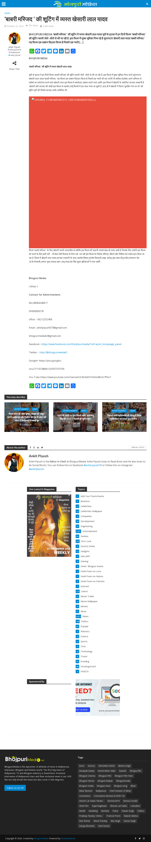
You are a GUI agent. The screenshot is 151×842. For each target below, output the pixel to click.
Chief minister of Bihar (120, 790)
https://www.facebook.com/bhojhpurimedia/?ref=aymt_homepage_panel (81, 344)
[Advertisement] (49, 705)
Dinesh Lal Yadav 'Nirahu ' (91, 800)
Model (82, 810)
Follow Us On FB (15, 787)
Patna (115, 810)
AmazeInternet (68, 838)
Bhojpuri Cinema (87, 775)
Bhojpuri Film (105, 775)
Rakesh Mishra (131, 815)
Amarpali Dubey (86, 770)
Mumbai (105, 810)
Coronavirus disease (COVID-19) (109, 795)
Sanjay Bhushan (87, 825)
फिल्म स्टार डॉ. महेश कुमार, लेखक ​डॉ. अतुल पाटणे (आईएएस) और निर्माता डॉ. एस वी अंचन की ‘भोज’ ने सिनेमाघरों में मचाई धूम (26, 417)
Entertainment (21, 409)
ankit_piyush (15, 55)
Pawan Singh (128, 810)
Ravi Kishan (84, 820)
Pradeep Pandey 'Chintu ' (91, 815)
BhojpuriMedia (41, 838)
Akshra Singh (124, 765)
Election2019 (113, 800)
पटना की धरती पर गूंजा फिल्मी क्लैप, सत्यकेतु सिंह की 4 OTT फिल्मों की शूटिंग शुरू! (75, 417)
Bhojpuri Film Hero (124, 775)
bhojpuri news (103, 785)
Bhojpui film (135, 770)
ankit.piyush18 (15, 49)
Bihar (133, 785)
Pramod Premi (113, 815)
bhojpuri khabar (105, 780)
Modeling (93, 810)
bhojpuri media (86, 785)
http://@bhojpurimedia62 (53, 352)
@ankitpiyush (36, 469)
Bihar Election (85, 790)
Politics (140, 810)
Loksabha (135, 805)
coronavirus (84, 795)
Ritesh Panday (100, 820)
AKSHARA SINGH (107, 765)
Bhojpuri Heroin (86, 780)
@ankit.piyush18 (93, 465)
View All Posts (138, 447)
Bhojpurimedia (123, 780)
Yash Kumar (104, 825)
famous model (130, 800)
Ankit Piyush (14, 47)
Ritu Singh (115, 820)
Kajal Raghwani (99, 805)
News (7, 13)
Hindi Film (83, 805)
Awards (122, 770)
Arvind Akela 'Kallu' (107, 770)
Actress (91, 765)
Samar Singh (130, 820)
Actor (81, 765)
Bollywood (101, 790)
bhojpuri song (120, 785)
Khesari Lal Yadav (118, 805)
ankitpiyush (15, 52)
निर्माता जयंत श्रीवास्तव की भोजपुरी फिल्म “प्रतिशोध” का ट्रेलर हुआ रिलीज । (124, 417)
